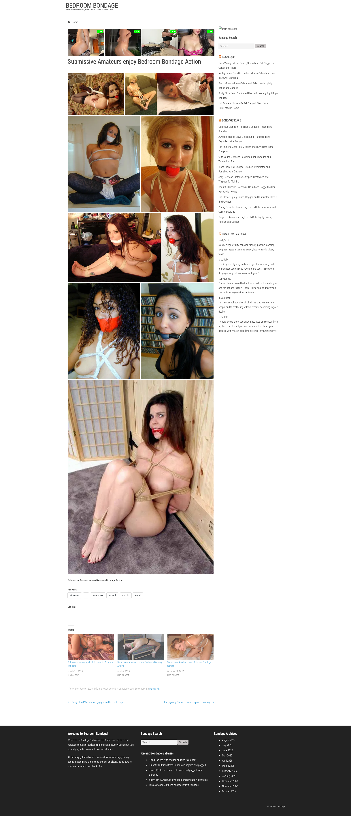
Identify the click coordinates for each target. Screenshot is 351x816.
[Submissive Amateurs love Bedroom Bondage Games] (190, 647)
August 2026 (228, 740)
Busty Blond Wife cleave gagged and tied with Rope (97, 702)
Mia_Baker (223, 259)
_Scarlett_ (223, 317)
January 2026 (229, 776)
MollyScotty (224, 240)
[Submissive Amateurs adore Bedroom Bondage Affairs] (140, 647)
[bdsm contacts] (227, 29)
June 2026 (227, 750)
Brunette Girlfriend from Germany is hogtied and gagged (177, 765)
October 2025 (229, 791)
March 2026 (228, 765)
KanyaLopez (224, 278)
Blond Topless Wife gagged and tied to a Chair (172, 760)
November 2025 (230, 786)
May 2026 (227, 755)
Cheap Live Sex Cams (234, 234)
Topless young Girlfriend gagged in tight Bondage (174, 785)
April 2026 (227, 760)
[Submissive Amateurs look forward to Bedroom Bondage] (91, 647)
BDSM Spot (228, 57)
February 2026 (229, 771)
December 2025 (230, 781)
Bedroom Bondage (92, 5)
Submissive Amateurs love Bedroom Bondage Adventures (178, 779)
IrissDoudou (224, 298)
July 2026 (227, 745)
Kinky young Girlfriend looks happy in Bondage (188, 702)
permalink (154, 688)
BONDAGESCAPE (231, 120)
